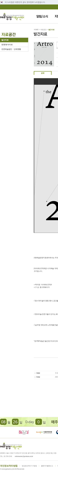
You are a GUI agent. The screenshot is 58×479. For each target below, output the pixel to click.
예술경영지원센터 (12, 16)
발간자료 (5, 40)
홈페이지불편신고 (47, 466)
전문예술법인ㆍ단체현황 (11, 49)
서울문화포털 (44, 432)
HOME (36, 29)
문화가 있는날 (23, 432)
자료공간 (43, 29)
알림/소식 (42, 16)
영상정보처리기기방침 (29, 466)
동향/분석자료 (7, 44)
